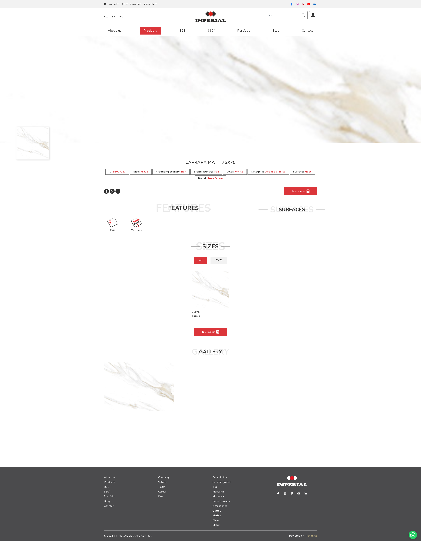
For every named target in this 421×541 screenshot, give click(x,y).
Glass (216, 520)
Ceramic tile (219, 477)
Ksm (161, 496)
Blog (276, 31)
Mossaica (218, 491)
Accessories (220, 506)
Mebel (216, 525)
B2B (182, 31)
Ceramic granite (222, 482)
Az (106, 16)
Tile (215, 487)
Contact (307, 31)
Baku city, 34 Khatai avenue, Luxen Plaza (132, 4)
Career (162, 491)
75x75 (218, 260)
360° (211, 31)
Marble (216, 515)
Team (161, 487)
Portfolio (243, 31)
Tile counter (298, 191)
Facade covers (221, 501)
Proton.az (311, 535)
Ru (121, 16)
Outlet (216, 511)
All (200, 260)
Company (163, 477)
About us (114, 31)
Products (150, 31)
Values (162, 482)
